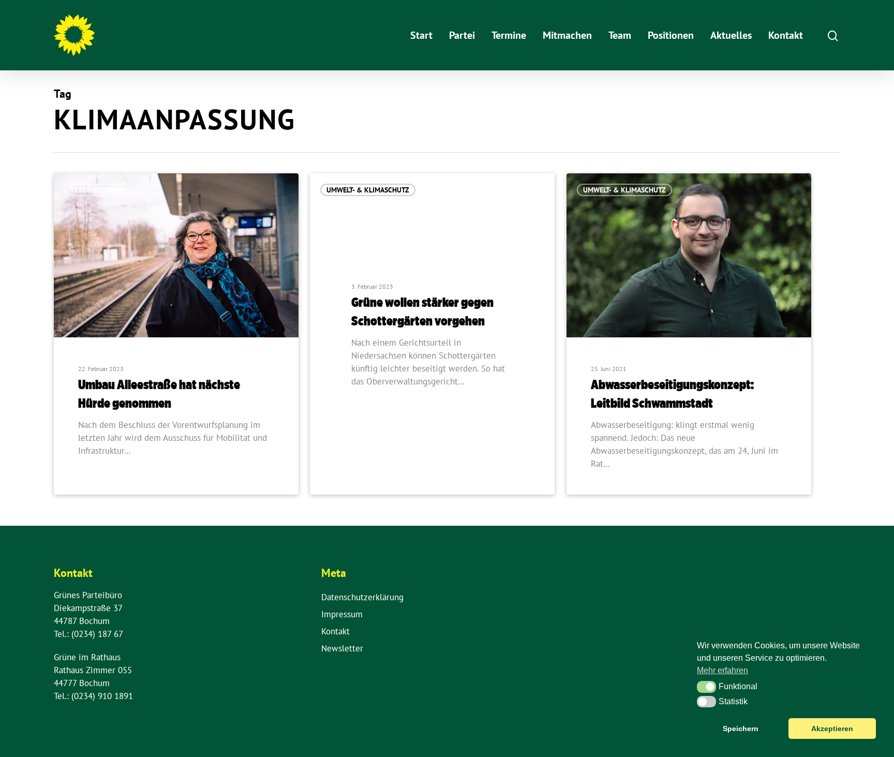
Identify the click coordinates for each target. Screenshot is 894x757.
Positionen (671, 35)
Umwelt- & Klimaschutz (367, 190)
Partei (462, 35)
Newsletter (342, 648)
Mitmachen (567, 35)
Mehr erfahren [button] (722, 670)
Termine (508, 35)
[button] (706, 686)
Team (619, 35)
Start (421, 35)
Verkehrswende (98, 190)
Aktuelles (731, 35)
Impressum (342, 614)
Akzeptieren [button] (832, 728)
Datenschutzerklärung (362, 597)
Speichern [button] (740, 728)
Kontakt (785, 35)
